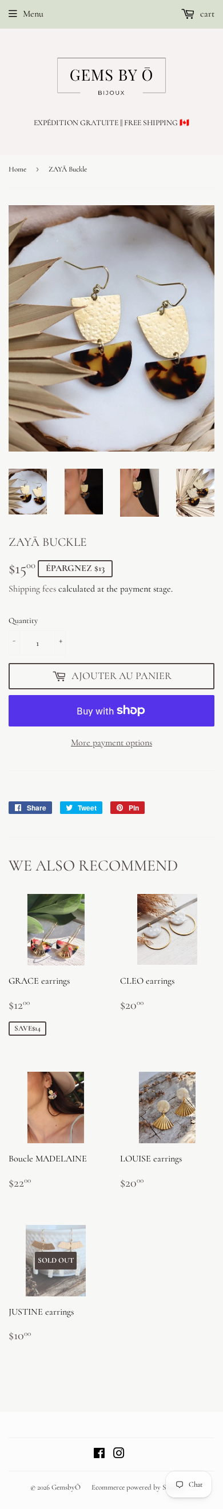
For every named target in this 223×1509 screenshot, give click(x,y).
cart (206, 13)
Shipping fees (32, 588)
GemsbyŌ (66, 1487)
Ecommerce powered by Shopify (138, 1487)
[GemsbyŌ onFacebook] (99, 1454)
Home (17, 169)
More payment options (111, 742)
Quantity (23, 620)
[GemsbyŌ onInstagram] (119, 1454)
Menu (33, 13)
